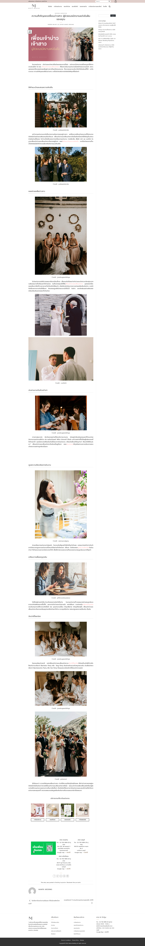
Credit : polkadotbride (61, 130)
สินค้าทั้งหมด (77, 934)
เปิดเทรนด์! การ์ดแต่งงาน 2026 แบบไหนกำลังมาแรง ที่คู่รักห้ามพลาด (106, 47)
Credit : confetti (60, 383)
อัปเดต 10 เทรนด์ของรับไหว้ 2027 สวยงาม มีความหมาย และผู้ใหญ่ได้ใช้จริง (107, 25)
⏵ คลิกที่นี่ (68, 852)
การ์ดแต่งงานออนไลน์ (95, 6)
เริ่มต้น (50, 6)
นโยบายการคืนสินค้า (56, 931)
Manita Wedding (69, 24)
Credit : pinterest (61, 779)
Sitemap (82, 940)
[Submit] (109, 1)
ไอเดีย (105, 6)
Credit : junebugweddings (61, 277)
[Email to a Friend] (60, 876)
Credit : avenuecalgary (61, 541)
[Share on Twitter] (57, 876)
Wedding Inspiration (61, 13)
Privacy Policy (75, 940)
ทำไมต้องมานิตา (55, 922)
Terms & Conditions (66, 940)
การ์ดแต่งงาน (58, 6)
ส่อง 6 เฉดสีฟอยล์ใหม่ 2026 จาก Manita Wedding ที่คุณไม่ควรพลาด (107, 40)
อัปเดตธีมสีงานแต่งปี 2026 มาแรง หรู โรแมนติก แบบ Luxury (107, 35)
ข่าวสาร (53, 925)
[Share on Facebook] (54, 876)
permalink (78, 882)
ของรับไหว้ (75, 6)
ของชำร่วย (67, 6)
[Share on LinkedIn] (67, 876)
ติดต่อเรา (53, 934)
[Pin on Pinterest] (64, 876)
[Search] (109, 6)
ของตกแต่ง (83, 6)
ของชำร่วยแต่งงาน (78, 925)
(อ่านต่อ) (36, 930)
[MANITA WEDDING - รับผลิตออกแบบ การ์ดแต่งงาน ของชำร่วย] (34, 6)
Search (113, 16)
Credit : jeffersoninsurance (61, 598)
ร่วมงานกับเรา (54, 928)
